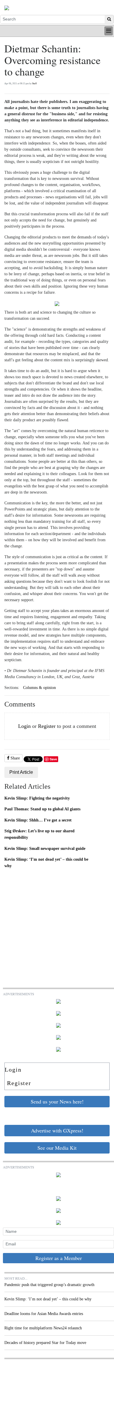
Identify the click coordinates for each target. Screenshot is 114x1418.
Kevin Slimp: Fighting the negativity (37, 798)
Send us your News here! (57, 1101)
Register (47, 726)
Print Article (21, 772)
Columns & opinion (39, 687)
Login (24, 726)
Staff (34, 83)
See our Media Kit (57, 1147)
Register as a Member (58, 1257)
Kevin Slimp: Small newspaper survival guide (44, 848)
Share (14, 758)
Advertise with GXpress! (57, 1130)
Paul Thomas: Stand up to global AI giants (42, 809)
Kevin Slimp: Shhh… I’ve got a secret (38, 820)
